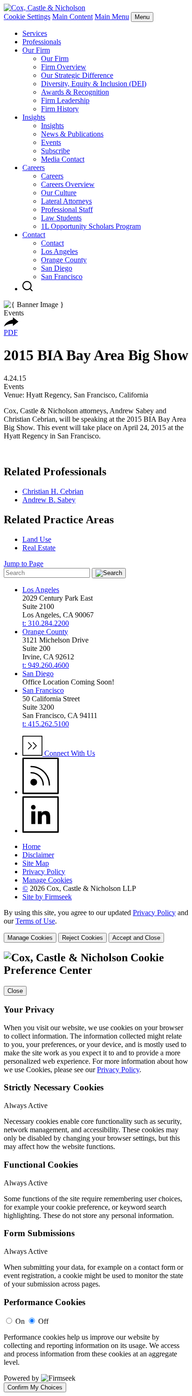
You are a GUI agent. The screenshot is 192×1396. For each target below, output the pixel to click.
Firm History (60, 109)
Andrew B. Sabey (48, 500)
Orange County (64, 260)
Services (34, 33)
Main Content (72, 17)
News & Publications (72, 134)
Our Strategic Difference (77, 75)
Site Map (35, 863)
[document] (96, 1171)
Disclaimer (38, 855)
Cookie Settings (27, 17)
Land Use (36, 539)
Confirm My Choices (34, 1387)
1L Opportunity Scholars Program (91, 226)
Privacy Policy (43, 872)
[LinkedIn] (40, 831)
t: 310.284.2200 (45, 623)
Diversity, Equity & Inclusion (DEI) (93, 84)
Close (15, 990)
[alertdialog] (96, 1171)
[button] (11, 324)
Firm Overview (63, 67)
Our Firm (36, 50)
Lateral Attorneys (66, 201)
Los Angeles (59, 251)
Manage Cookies (47, 880)
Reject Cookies (82, 937)
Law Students (61, 218)
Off (43, 1321)
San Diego (56, 268)
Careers (33, 167)
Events (51, 142)
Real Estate (38, 548)
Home (31, 846)
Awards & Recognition (75, 92)
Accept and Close (136, 937)
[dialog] (96, 926)
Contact (33, 235)
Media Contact (62, 159)
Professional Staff (67, 209)
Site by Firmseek (47, 897)
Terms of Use (35, 921)
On (20, 1321)
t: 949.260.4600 (45, 665)
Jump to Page (23, 564)
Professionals (41, 42)
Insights (33, 117)
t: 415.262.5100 (45, 724)
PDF (11, 332)
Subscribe (55, 151)
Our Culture (58, 193)
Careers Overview (68, 184)
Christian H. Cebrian (52, 491)
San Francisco (61, 277)
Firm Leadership (65, 100)
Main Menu (112, 17)
